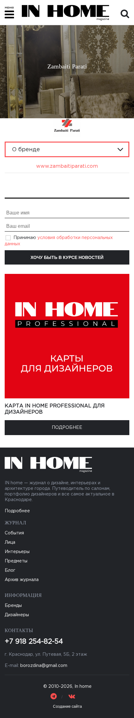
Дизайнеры (17, 615)
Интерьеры (17, 552)
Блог (10, 570)
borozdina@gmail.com (43, 666)
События (14, 533)
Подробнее (67, 427)
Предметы (16, 561)
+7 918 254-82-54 (34, 642)
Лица (10, 542)
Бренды (13, 606)
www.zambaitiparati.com (67, 166)
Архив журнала (22, 580)
